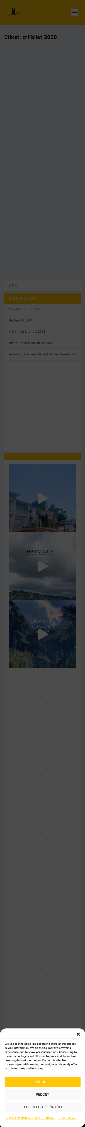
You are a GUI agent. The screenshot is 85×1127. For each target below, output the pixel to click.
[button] (78, 1034)
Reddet (42, 1094)
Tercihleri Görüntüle (42, 1107)
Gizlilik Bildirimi (67, 1118)
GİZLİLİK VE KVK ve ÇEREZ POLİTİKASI (30, 1118)
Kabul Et (42, 1082)
